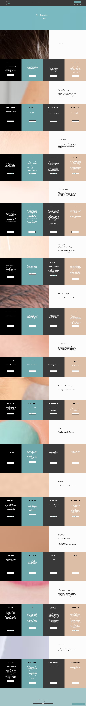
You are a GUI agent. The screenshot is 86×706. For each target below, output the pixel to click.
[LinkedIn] (44, 701)
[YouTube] (80, 4)
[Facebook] (75, 4)
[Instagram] (77, 4)
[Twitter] (43, 701)
